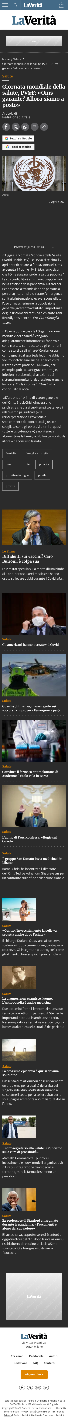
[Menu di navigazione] (5, 5)
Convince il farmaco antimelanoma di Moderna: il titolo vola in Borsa (30, 774)
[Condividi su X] (16, 127)
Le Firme (8, 551)
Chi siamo (17, 1356)
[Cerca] (15, 5)
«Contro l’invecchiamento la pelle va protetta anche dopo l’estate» (29, 932)
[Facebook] (22, 1387)
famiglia (11, 453)
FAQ (35, 1363)
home (6, 59)
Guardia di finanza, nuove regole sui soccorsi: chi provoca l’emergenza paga (31, 708)
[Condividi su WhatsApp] (25, 127)
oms (8, 464)
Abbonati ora (34, 1374)
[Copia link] (44, 127)
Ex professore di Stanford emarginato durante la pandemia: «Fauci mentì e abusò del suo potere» (30, 1224)
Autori (53, 1356)
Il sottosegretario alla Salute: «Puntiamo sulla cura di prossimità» (32, 1150)
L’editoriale (36, 1356)
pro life (25, 464)
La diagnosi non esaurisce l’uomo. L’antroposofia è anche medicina (27, 1000)
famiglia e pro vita (37, 453)
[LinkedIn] (46, 1387)
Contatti (49, 1363)
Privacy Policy (28, 1411)
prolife (42, 475)
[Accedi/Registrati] (61, 5)
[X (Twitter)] (30, 1387)
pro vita (44, 464)
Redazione (20, 1363)
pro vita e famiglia (17, 475)
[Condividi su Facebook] (6, 127)
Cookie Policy (43, 1411)
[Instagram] (38, 1387)
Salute (17, 59)
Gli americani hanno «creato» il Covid (30, 645)
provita (10, 486)
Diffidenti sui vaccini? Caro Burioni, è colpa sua (27, 559)
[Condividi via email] (35, 127)
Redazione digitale (16, 117)
